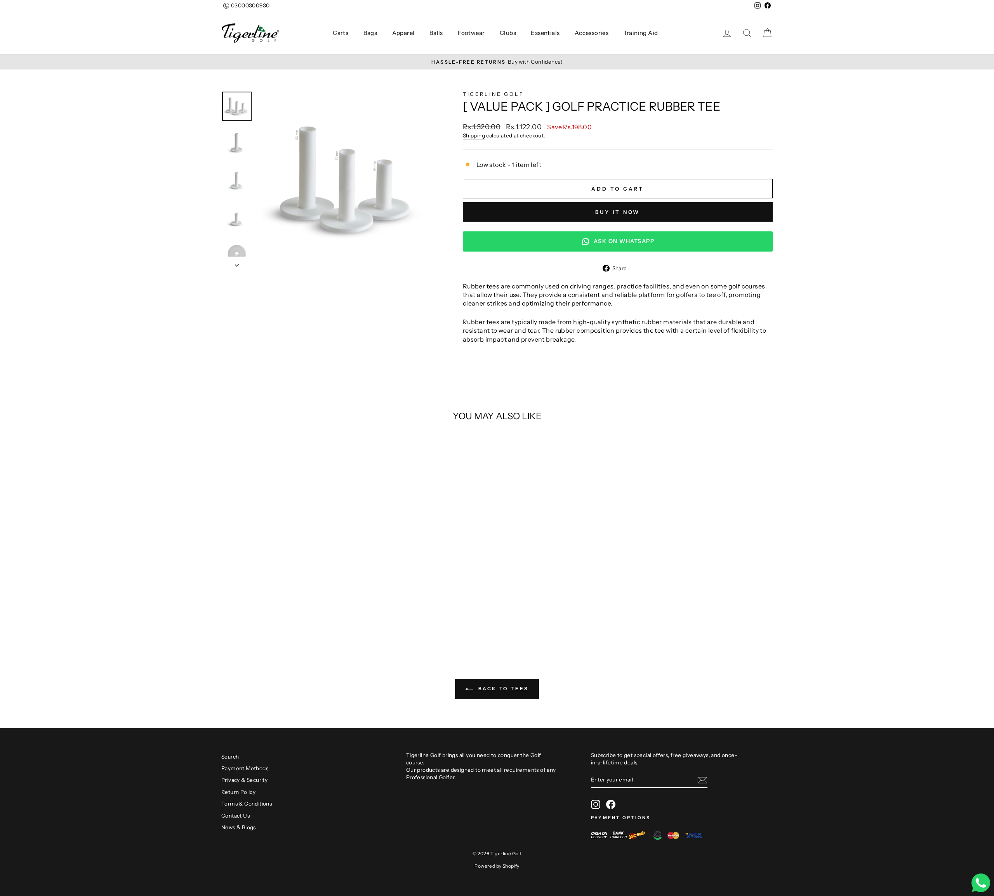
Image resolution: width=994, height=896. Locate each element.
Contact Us (235, 816)
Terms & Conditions (246, 803)
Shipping (474, 135)
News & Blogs (238, 827)
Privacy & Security (244, 780)
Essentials (546, 32)
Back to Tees (502, 688)
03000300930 (250, 5)
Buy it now (617, 212)
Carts (341, 32)
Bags (371, 32)
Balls (436, 32)
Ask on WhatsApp (624, 241)
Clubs (508, 32)
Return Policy (238, 792)
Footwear (472, 32)
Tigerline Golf (493, 94)
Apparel (404, 32)
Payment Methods (244, 768)
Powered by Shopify (496, 866)
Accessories (592, 32)
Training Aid (641, 32)
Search (230, 757)
